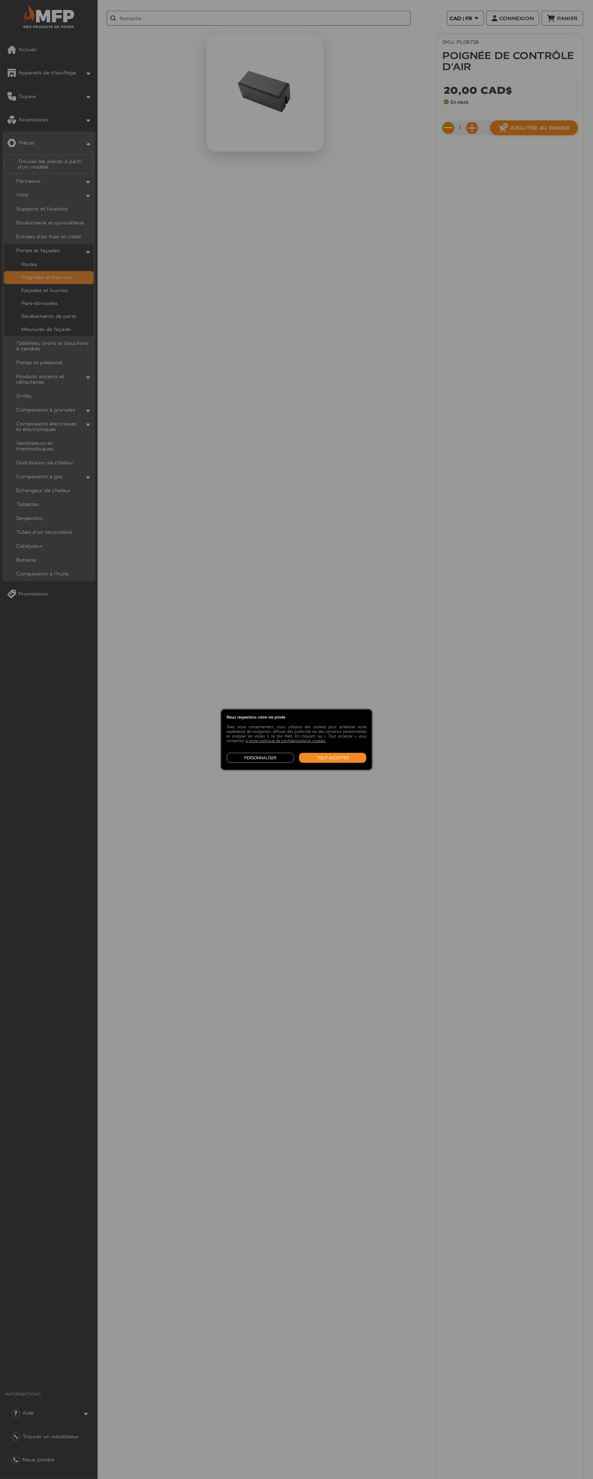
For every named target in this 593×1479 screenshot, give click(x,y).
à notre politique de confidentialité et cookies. (286, 740)
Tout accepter (333, 757)
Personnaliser (260, 757)
